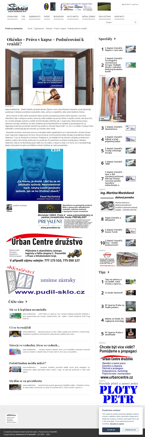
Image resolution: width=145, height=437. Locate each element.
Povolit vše (111, 430)
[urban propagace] (118, 361)
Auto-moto (73, 16)
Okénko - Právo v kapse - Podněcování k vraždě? (66, 28)
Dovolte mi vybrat (117, 424)
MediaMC (32, 434)
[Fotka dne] (112, 99)
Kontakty (119, 16)
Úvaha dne (12, 16)
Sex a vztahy (105, 16)
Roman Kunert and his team (25, 432)
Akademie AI (21, 434)
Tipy (23, 16)
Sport (47, 16)
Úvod (30, 28)
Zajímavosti (34, 16)
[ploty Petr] (118, 392)
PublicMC (53, 432)
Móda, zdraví (88, 16)
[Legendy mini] (118, 259)
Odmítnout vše (130, 430)
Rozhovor (59, 16)
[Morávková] (118, 201)
